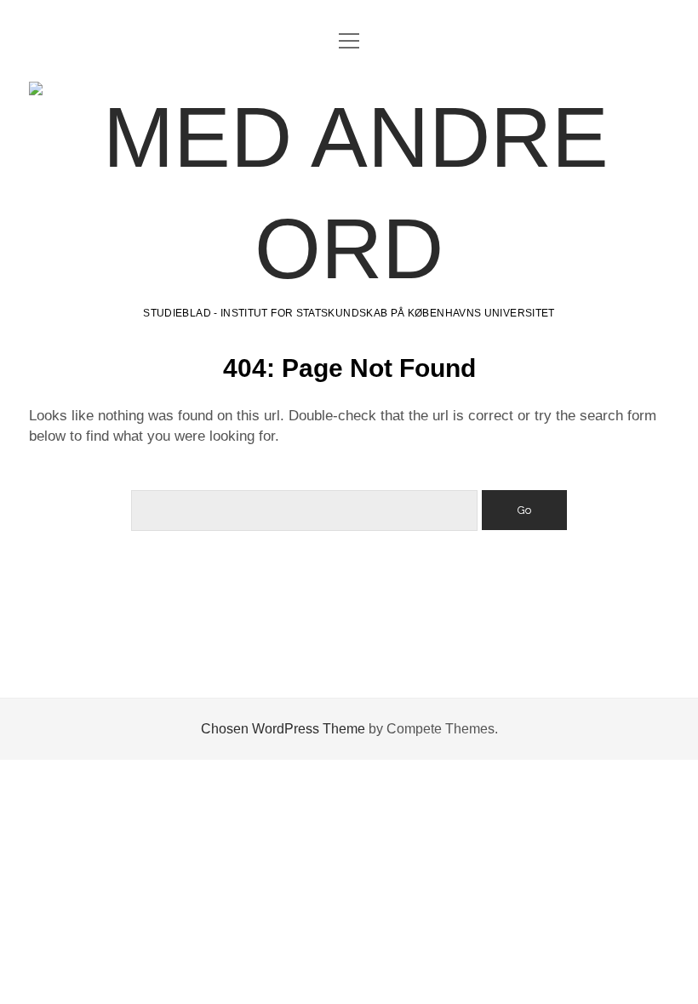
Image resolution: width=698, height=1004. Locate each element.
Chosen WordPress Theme (283, 729)
